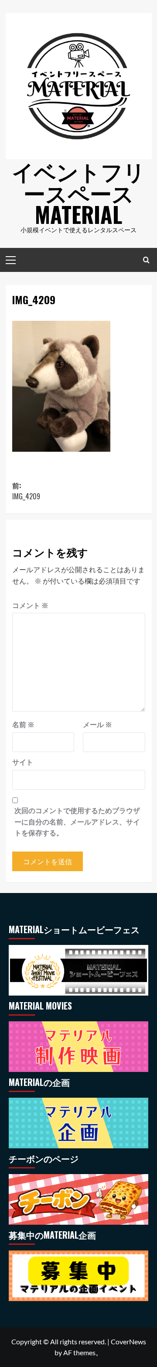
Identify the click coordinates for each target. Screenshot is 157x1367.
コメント (30, 605)
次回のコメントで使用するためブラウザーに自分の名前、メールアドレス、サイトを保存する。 (77, 821)
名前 (23, 724)
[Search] (146, 260)
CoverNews (128, 1341)
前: (26, 491)
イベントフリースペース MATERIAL (78, 192)
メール (97, 724)
